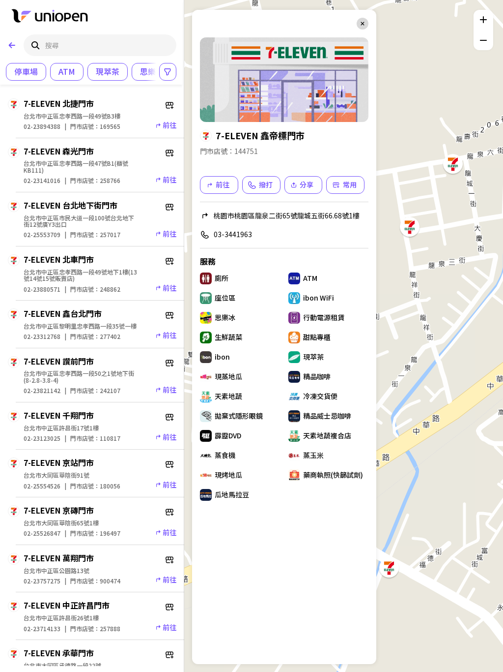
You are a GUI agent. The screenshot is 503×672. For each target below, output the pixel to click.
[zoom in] (483, 20)
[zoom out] (483, 40)
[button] (388, 567)
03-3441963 (233, 234)
